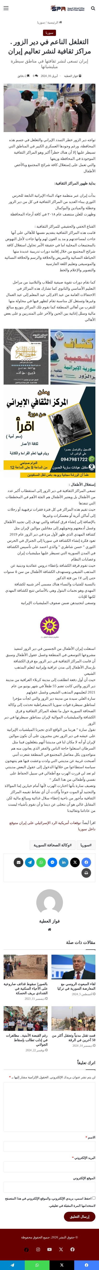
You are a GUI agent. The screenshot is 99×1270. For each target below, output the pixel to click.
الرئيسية (53, 22)
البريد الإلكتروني (83, 1158)
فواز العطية (71, 76)
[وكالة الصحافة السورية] (68, 8)
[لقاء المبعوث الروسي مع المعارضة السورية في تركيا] (73, 967)
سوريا (41, 22)
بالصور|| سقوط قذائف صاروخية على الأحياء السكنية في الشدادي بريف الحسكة (26, 988)
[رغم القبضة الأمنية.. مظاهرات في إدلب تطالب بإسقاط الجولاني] (26, 1018)
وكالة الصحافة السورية (52, 845)
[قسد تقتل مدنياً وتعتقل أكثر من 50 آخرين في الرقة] (73, 1018)
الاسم (90, 1137)
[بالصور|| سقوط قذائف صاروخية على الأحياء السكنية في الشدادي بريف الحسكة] (26, 967)
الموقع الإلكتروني (84, 1178)
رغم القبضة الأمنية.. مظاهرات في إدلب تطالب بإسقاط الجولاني (27, 1040)
